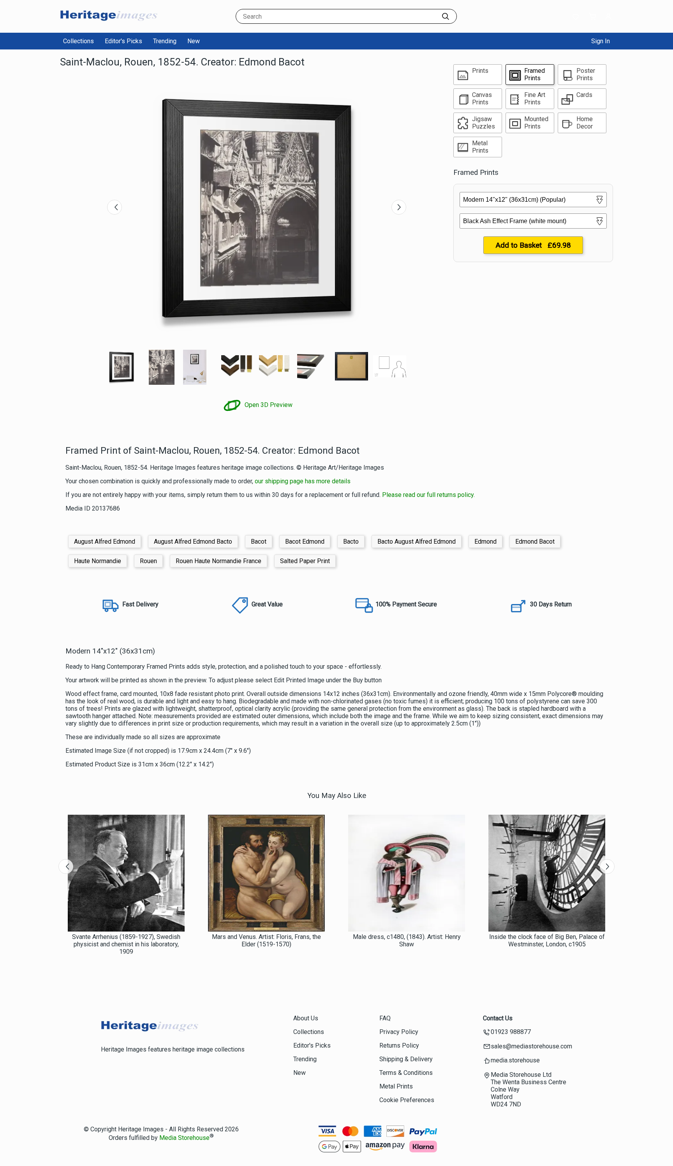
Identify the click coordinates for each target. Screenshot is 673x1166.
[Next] (398, 207)
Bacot (258, 541)
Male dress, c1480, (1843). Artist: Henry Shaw (407, 940)
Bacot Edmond (304, 541)
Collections (78, 41)
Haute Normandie (97, 561)
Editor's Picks (123, 41)
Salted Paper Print (305, 561)
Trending (164, 41)
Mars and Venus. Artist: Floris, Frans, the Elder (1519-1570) (266, 940)
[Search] (445, 16)
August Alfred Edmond (104, 541)
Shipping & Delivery (406, 1059)
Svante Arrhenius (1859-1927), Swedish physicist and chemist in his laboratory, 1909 (126, 944)
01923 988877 (511, 1032)
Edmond (485, 541)
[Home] (108, 25)
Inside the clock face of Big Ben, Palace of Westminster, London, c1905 (547, 940)
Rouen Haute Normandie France (218, 561)
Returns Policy (399, 1045)
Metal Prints (396, 1086)
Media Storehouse (184, 1137)
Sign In (600, 41)
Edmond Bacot (535, 541)
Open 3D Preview (267, 405)
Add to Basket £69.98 (533, 245)
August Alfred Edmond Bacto (193, 541)
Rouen (148, 561)
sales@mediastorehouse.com (531, 1046)
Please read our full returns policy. (428, 494)
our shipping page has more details (303, 481)
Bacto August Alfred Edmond (416, 541)
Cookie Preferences (406, 1100)
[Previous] (114, 207)
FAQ (385, 1018)
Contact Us (498, 1018)
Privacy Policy (398, 1032)
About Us (305, 1018)
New (193, 41)
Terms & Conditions (406, 1072)
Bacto (351, 541)
